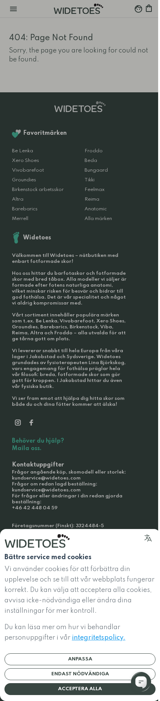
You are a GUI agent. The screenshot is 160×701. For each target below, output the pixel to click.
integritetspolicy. (98, 637)
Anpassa (80, 659)
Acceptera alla (80, 688)
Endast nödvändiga (80, 674)
